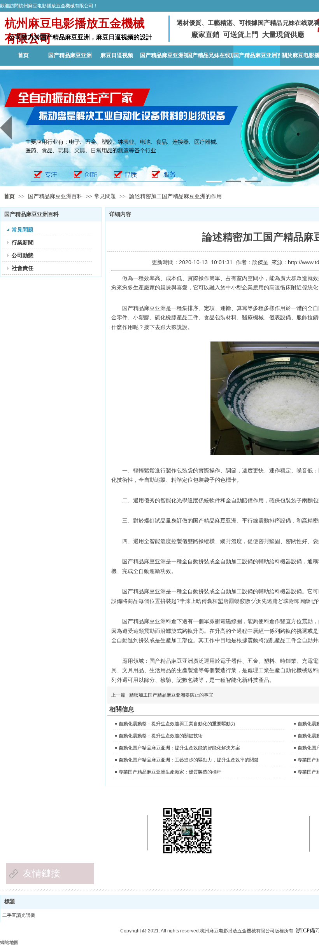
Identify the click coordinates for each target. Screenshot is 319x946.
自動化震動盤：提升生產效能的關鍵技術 (161, 736)
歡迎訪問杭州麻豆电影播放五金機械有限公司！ (49, 6)
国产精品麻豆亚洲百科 (56, 196)
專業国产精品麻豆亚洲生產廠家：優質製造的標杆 (170, 772)
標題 (9, 901)
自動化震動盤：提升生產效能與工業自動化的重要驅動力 (177, 723)
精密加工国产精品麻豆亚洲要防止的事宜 (171, 695)
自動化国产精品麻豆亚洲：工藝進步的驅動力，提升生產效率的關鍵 (189, 760)
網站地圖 (9, 942)
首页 (9, 196)
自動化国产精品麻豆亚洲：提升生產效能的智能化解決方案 (179, 748)
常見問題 (105, 196)
